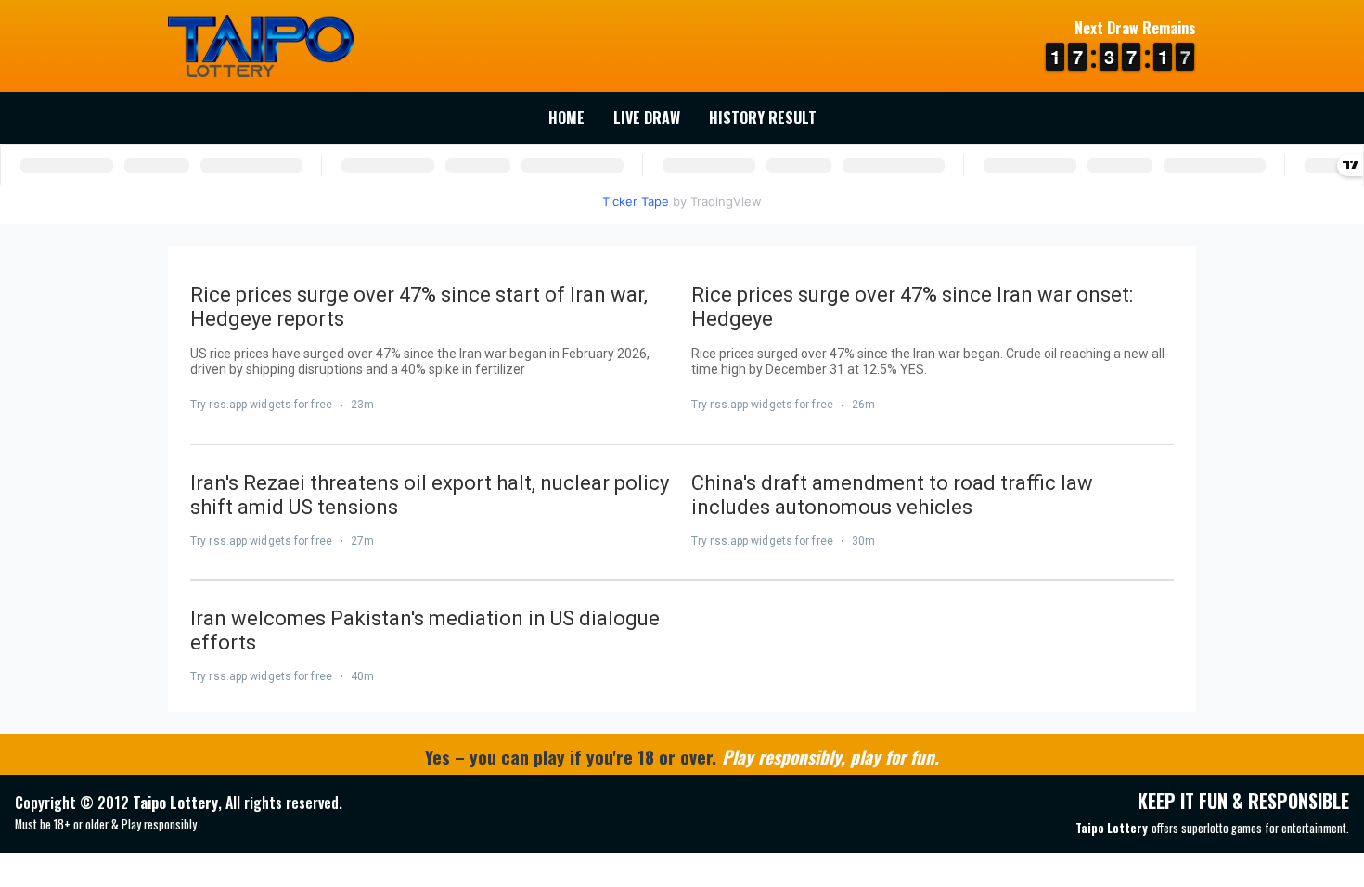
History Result (763, 118)
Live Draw (646, 118)
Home (566, 118)
